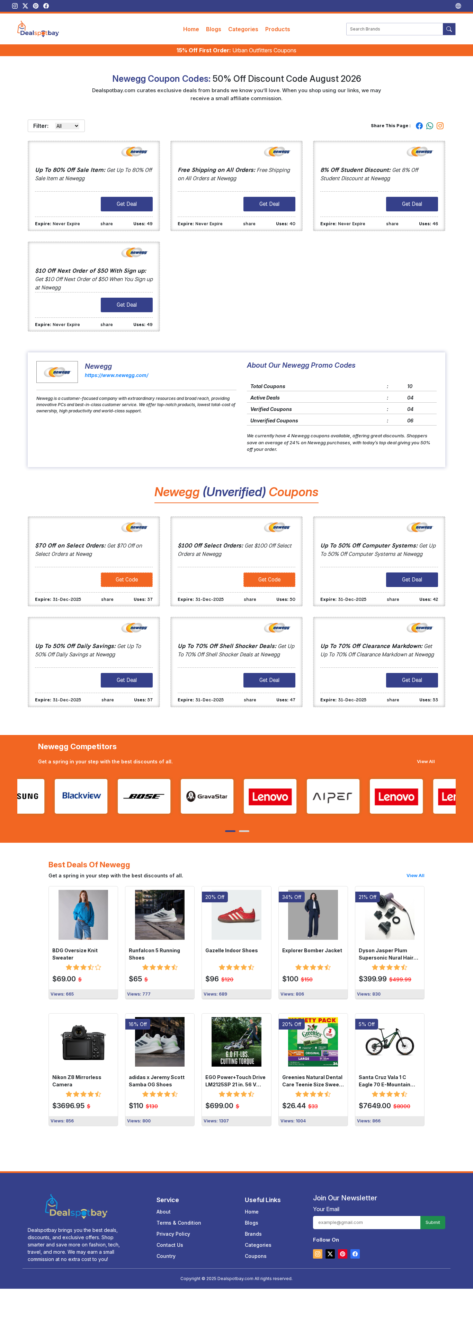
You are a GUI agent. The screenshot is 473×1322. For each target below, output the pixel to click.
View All (426, 761)
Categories (243, 29)
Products (277, 29)
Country (166, 1256)
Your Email (326, 1209)
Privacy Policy (173, 1234)
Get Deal (127, 204)
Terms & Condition (179, 1223)
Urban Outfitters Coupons (236, 50)
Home (191, 29)
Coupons (256, 1256)
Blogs (213, 29)
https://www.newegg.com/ (116, 375)
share (106, 224)
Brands (253, 1234)
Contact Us (170, 1245)
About (164, 1212)
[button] (230, 831)
